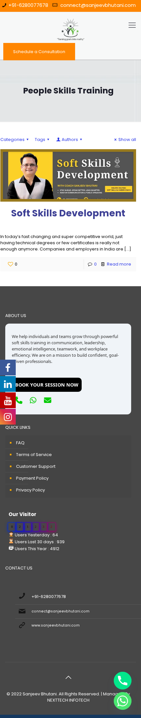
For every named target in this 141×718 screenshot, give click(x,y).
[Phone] (122, 680)
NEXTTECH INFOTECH (68, 700)
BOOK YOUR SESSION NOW (46, 385)
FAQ (20, 443)
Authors (70, 139)
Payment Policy (32, 478)
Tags (40, 139)
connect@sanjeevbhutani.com (97, 5)
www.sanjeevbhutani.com (55, 625)
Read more (119, 264)
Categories (12, 139)
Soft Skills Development (68, 213)
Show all (127, 139)
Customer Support (35, 466)
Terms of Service (34, 454)
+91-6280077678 (28, 5)
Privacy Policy (30, 490)
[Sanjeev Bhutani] (70, 25)
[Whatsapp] (122, 701)
